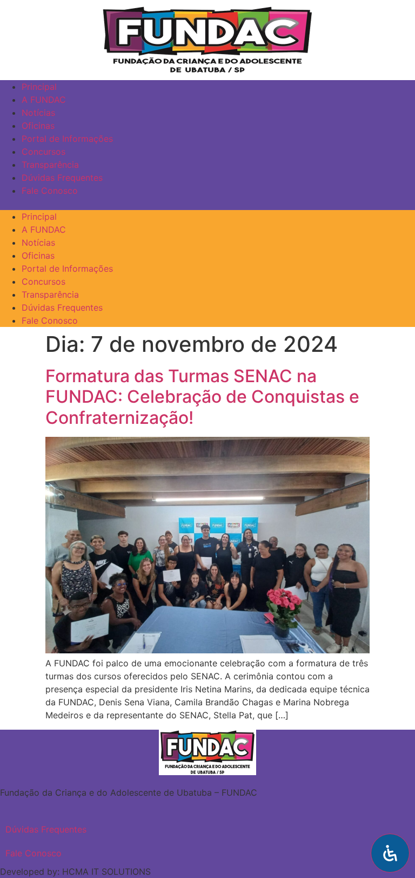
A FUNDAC (44, 99)
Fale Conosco (50, 190)
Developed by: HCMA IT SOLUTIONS (75, 871)
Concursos (43, 151)
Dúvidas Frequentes (62, 177)
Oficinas (38, 125)
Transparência (50, 164)
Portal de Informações (67, 138)
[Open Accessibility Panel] (390, 853)
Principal (39, 86)
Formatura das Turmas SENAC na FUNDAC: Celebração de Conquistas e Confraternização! (202, 396)
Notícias (38, 112)
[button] (406, 10)
